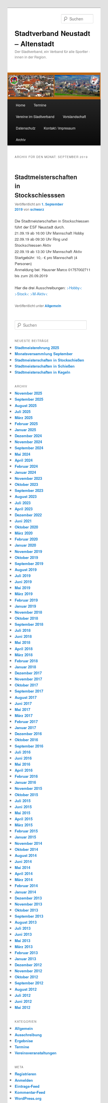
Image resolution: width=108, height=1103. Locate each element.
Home (20, 104)
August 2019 (26, 569)
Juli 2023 (23, 502)
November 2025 (28, 393)
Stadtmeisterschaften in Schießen (45, 366)
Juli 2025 (23, 411)
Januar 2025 (25, 429)
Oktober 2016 (26, 739)
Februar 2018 (26, 660)
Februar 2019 (26, 600)
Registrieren (25, 1074)
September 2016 (29, 746)
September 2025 (29, 399)
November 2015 (28, 788)
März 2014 (24, 879)
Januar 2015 (25, 837)
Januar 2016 (25, 782)
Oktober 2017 (26, 685)
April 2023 (24, 508)
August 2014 (26, 855)
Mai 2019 (22, 587)
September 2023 (29, 490)
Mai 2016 (22, 764)
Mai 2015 (22, 812)
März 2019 (24, 593)
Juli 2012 (23, 995)
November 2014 (28, 843)
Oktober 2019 (26, 557)
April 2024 (24, 460)
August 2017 (26, 697)
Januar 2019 (25, 606)
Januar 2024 (25, 472)
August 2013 (26, 922)
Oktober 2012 (26, 977)
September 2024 (29, 447)
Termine (40, 104)
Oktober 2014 (26, 849)
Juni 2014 (23, 861)
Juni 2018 (23, 636)
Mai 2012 (22, 1007)
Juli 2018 (23, 630)
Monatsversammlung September (44, 353)
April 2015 (24, 818)
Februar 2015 (26, 831)
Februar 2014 (26, 885)
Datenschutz (25, 127)
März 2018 (24, 654)
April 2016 (24, 770)
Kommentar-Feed (30, 1092)
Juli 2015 (23, 800)
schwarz (37, 209)
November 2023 (28, 478)
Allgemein (53, 305)
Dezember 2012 (28, 964)
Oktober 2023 (26, 484)
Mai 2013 (22, 940)
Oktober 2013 (26, 910)
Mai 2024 (22, 454)
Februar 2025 (26, 423)
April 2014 (24, 873)
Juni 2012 (23, 1001)
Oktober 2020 (26, 527)
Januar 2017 (25, 727)
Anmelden (24, 1080)
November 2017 (28, 679)
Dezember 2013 (28, 898)
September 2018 (29, 624)
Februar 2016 (26, 776)
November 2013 (28, 904)
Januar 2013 (25, 958)
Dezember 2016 (28, 733)
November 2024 (28, 441)
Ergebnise (24, 1040)
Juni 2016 (23, 758)
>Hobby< (74, 287)
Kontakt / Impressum (59, 127)
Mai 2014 (22, 867)
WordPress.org (28, 1098)
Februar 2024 (26, 466)
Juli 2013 (23, 928)
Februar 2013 (26, 952)
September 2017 (29, 691)
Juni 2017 (23, 703)
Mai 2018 (22, 642)
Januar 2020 (25, 545)
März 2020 (24, 533)
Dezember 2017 (28, 673)
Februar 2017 (26, 721)
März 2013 (24, 946)
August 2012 (26, 989)
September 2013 (29, 916)
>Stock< (22, 293)
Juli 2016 (23, 752)
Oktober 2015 (26, 794)
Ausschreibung (28, 1034)
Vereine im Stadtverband (35, 116)
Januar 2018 (25, 667)
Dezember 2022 (28, 515)
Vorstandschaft (74, 116)
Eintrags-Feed (27, 1086)
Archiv (21, 139)
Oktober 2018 (26, 618)
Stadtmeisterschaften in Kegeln (42, 372)
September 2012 (29, 983)
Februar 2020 (26, 539)
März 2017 (24, 715)
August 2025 (26, 405)
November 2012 (28, 970)
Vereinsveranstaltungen (35, 1053)
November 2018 (28, 612)
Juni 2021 (23, 521)
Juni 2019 (23, 581)
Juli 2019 (23, 575)
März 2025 (24, 417)
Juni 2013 (23, 934)
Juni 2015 (23, 806)
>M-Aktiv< (39, 293)
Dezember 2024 (28, 435)
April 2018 (24, 648)
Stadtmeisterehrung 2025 (37, 347)
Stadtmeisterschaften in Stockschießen (49, 360)
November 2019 (28, 551)
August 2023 (26, 496)
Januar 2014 (25, 892)
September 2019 (29, 563)
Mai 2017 (22, 709)
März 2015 (24, 825)
